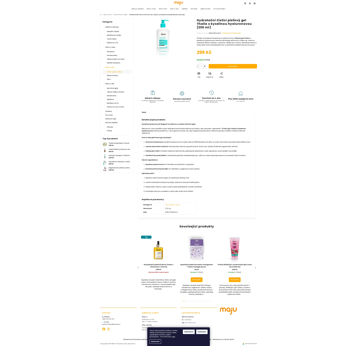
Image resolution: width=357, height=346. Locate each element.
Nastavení (155, 341)
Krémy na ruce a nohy (115, 107)
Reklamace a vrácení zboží (223, 339)
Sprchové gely (112, 88)
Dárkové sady (110, 119)
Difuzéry (110, 127)
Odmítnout (188, 332)
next (255, 267)
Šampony (111, 52)
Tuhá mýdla (111, 39)
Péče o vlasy (110, 47)
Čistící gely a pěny (114, 72)
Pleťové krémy (112, 75)
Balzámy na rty (113, 103)
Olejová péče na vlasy (115, 59)
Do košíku (233, 66)
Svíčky (109, 131)
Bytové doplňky (111, 122)
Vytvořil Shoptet (251, 344)
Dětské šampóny (113, 63)
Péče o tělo (109, 84)
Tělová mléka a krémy (115, 92)
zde (173, 337)
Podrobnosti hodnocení (231, 33)
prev (138, 267)
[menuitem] (137, 9)
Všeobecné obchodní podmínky (135, 339)
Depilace (110, 99)
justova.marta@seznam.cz (111, 324)
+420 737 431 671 (108, 319)
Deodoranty (111, 96)
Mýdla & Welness (112, 27)
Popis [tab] (144, 112)
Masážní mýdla (113, 31)
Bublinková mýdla (114, 35)
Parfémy (108, 111)
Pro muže (109, 115)
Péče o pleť (109, 67)
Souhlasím (202, 332)
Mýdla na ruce (112, 43)
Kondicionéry (112, 55)
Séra (109, 79)
